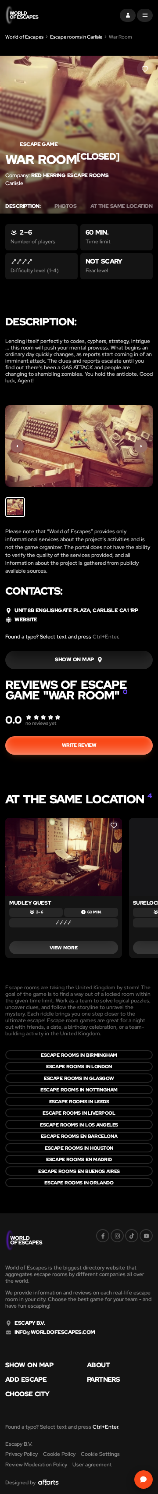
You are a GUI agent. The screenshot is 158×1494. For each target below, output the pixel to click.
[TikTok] (131, 1235)
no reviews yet (40, 723)
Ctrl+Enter (105, 636)
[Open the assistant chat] (143, 1479)
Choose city (27, 1394)
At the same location (124, 206)
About (98, 1365)
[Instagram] (117, 1235)
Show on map (29, 1365)
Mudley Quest (30, 902)
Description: (22, 206)
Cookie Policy (59, 1454)
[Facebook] (102, 1235)
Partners (103, 1379)
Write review (79, 745)
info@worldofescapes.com (54, 1332)
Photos (65, 206)
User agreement (92, 1464)
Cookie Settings (100, 1454)
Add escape (26, 1379)
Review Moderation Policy (36, 1464)
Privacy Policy (21, 1454)
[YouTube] (146, 1235)
